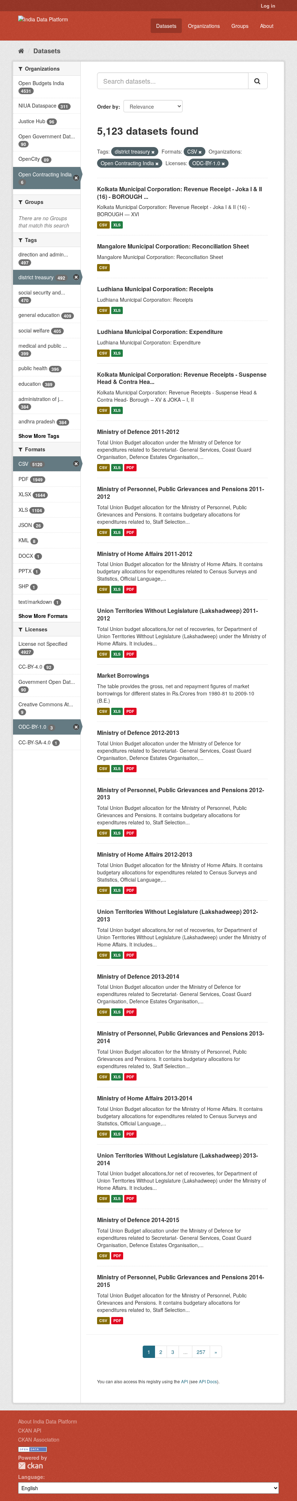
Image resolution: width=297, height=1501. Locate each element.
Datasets (166, 25)
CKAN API (29, 1430)
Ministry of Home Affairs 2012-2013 (144, 854)
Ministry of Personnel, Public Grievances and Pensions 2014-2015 (180, 1281)
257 (201, 1351)
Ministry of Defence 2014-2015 (138, 1220)
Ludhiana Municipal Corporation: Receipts (155, 289)
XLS (117, 224)
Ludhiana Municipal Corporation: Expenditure (160, 331)
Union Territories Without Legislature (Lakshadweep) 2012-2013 (177, 915)
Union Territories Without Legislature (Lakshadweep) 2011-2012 (177, 614)
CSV (103, 224)
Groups (239, 25)
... (185, 1351)
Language (30, 1476)
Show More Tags (38, 435)
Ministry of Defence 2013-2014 (138, 976)
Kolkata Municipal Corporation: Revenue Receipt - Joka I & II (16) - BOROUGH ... (179, 193)
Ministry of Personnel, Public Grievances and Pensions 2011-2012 (180, 493)
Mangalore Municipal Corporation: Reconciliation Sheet (173, 246)
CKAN (30, 1465)
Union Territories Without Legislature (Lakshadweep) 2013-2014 (177, 1159)
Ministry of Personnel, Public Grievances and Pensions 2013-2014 (180, 1037)
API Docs (208, 1381)
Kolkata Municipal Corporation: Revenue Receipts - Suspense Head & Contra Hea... (182, 378)
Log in (268, 5)
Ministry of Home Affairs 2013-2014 (144, 1098)
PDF (130, 467)
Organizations (204, 25)
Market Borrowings (123, 675)
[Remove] (153, 152)
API (184, 1381)
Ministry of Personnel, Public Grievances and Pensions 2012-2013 (180, 794)
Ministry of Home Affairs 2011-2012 (144, 553)
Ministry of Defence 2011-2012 (138, 431)
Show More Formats (43, 615)
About (266, 25)
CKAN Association (38, 1439)
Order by (107, 106)
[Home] (21, 50)
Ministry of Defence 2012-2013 (138, 732)
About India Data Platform (47, 1421)
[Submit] (258, 80)
